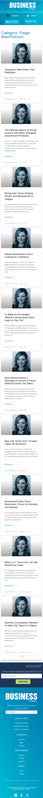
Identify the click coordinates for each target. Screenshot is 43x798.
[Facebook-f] (21, 795)
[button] (28, 16)
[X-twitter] (27, 795)
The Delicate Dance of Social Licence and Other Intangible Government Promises (20, 133)
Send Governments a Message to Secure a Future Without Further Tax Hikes (20, 380)
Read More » (9, 93)
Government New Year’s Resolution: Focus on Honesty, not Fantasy (21, 504)
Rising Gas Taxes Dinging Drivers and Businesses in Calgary (19, 196)
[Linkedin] (15, 795)
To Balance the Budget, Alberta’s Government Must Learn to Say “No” (20, 317)
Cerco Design (25, 789)
